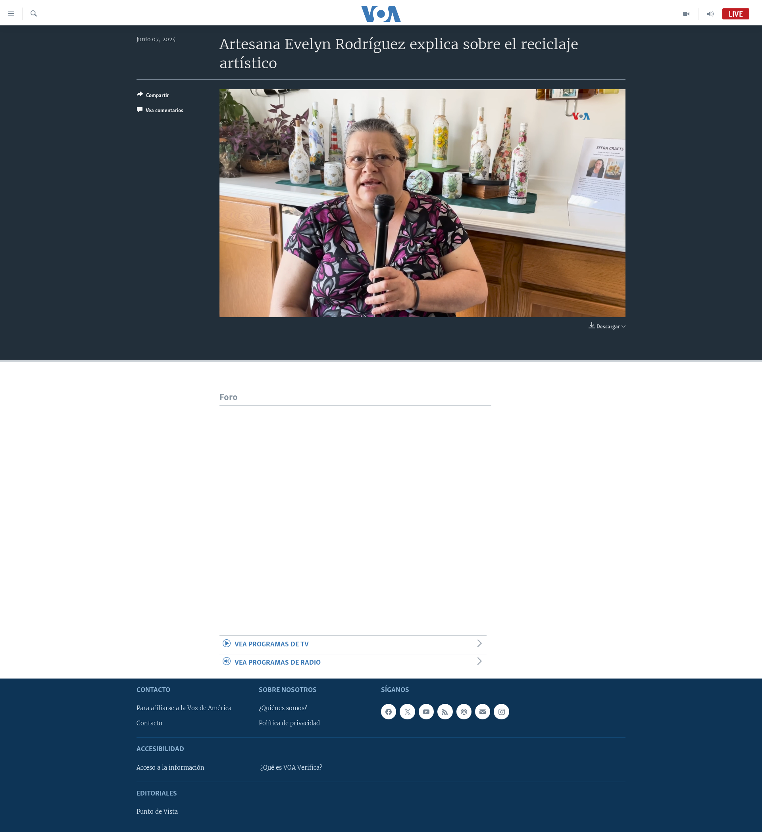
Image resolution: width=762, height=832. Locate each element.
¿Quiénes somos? (283, 708)
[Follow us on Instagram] (501, 711)
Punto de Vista (157, 811)
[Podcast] (463, 711)
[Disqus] (355, 505)
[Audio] (710, 14)
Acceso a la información (170, 767)
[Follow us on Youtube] (426, 711)
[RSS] (444, 711)
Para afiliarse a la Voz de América (184, 708)
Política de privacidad (289, 723)
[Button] (153, 96)
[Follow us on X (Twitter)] (407, 711)
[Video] (686, 14)
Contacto (149, 723)
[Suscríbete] (482, 711)
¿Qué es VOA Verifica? (291, 767)
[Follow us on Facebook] (388, 711)
